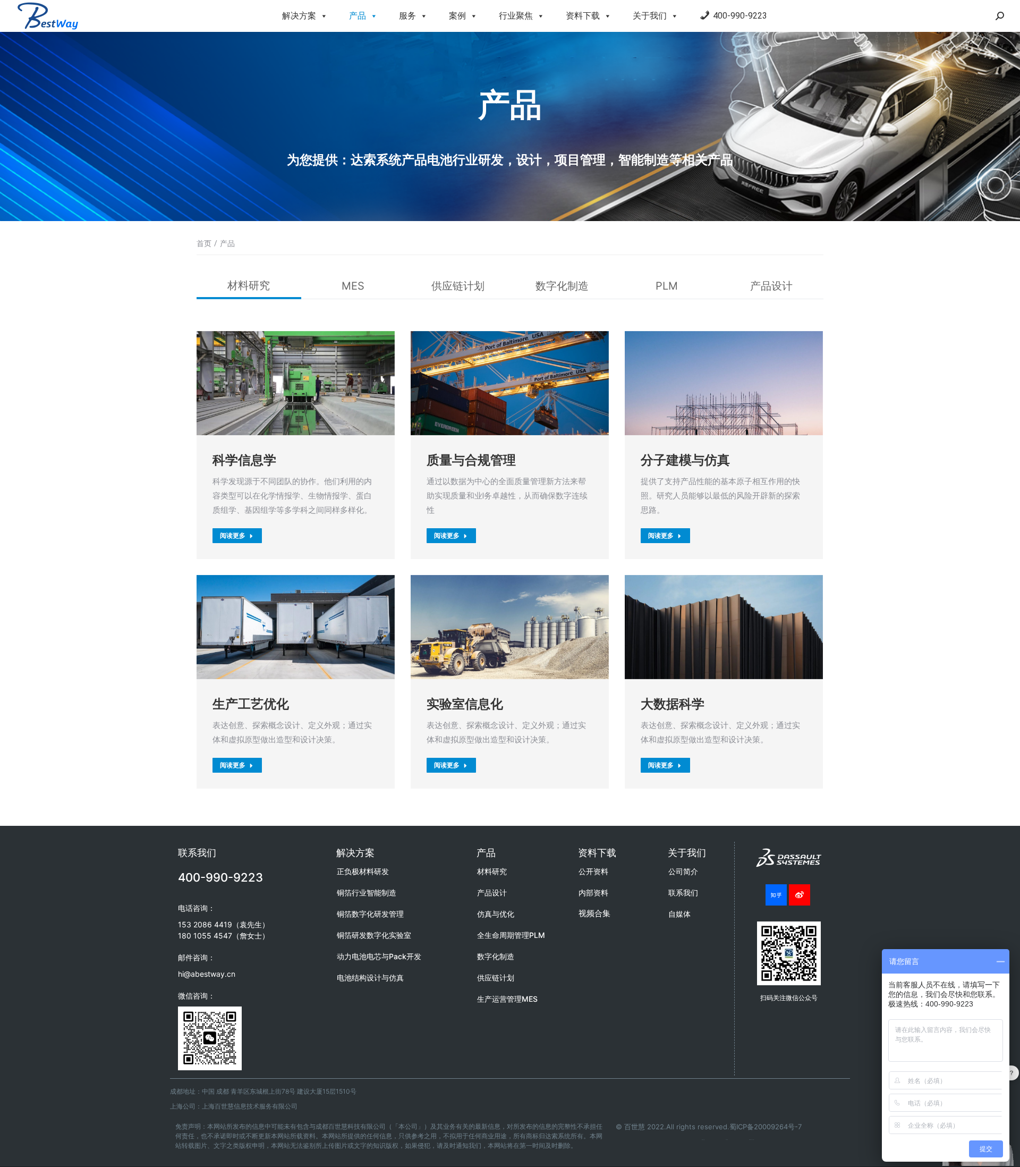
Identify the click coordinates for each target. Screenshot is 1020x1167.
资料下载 (583, 16)
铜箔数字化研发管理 (370, 913)
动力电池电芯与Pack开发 (379, 956)
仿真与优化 (495, 913)
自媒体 (679, 913)
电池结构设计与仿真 (370, 977)
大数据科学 (672, 704)
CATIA (727, 1139)
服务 (407, 16)
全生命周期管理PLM (511, 935)
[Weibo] (799, 895)
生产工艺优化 (250, 704)
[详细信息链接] (296, 383)
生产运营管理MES (507, 998)
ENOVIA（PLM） (751, 1139)
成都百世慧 (703, 1139)
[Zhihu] (776, 895)
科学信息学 (244, 460)
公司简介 (683, 871)
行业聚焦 (516, 16)
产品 (357, 16)
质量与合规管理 (471, 460)
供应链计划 (457, 286)
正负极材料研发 (363, 871)
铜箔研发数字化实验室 (374, 935)
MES (353, 286)
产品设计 (771, 286)
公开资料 (593, 871)
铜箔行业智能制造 (366, 892)
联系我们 (683, 892)
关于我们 (650, 16)
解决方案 (299, 16)
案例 (457, 16)
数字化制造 (562, 286)
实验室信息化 (465, 704)
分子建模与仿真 (685, 460)
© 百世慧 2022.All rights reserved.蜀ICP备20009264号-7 (709, 1126)
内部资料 (593, 892)
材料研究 (248, 285)
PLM (667, 286)
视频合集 (594, 913)
